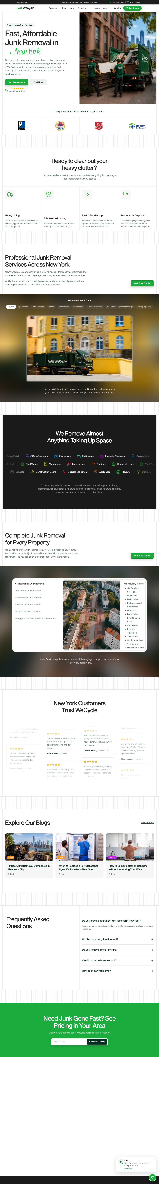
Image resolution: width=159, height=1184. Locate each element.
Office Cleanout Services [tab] (28, 604)
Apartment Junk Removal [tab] (28, 590)
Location (96, 8)
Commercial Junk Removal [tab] (28, 597)
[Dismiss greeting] (153, 1159)
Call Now (38, 82)
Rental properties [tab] (144, 307)
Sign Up (117, 8)
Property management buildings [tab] (120, 307)
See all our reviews (17, 91)
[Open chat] (152, 1177)
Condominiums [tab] (38, 307)
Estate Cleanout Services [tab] (28, 611)
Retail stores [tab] (64, 307)
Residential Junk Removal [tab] (31, 583)
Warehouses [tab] (78, 307)
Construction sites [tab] (95, 307)
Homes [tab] (11, 307)
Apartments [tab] (23, 307)
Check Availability (97, 1041)
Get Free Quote (17, 82)
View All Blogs (147, 822)
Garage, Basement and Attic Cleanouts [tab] (35, 618)
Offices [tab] (51, 307)
